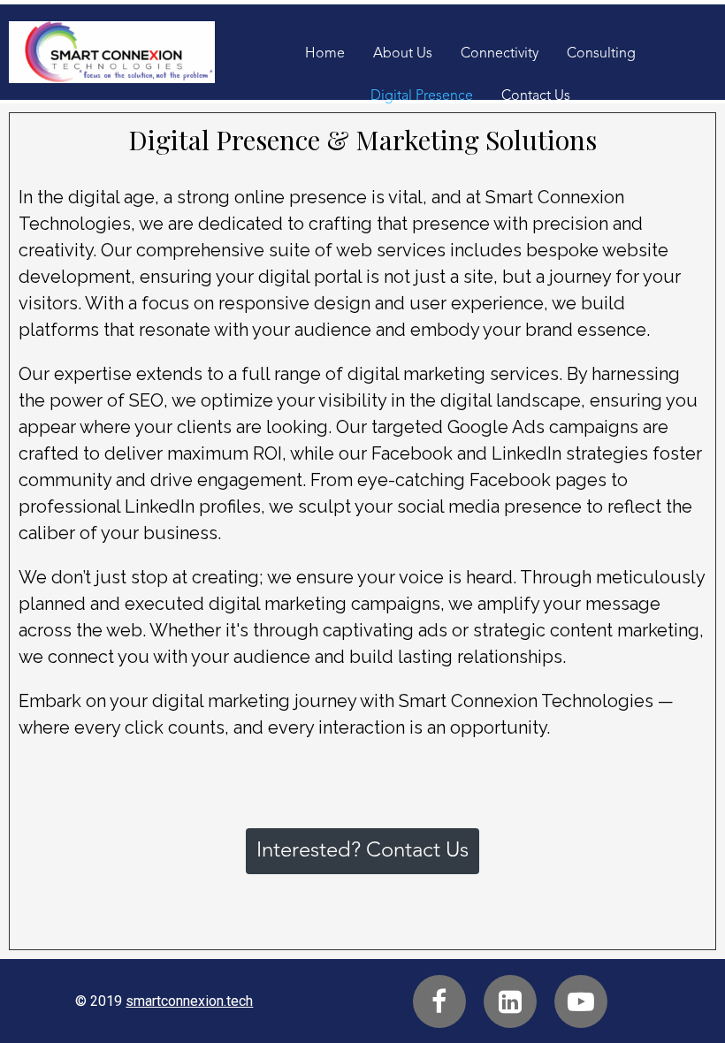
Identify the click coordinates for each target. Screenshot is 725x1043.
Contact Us (535, 96)
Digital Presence (421, 96)
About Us (402, 54)
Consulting (601, 54)
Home (325, 54)
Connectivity (499, 54)
